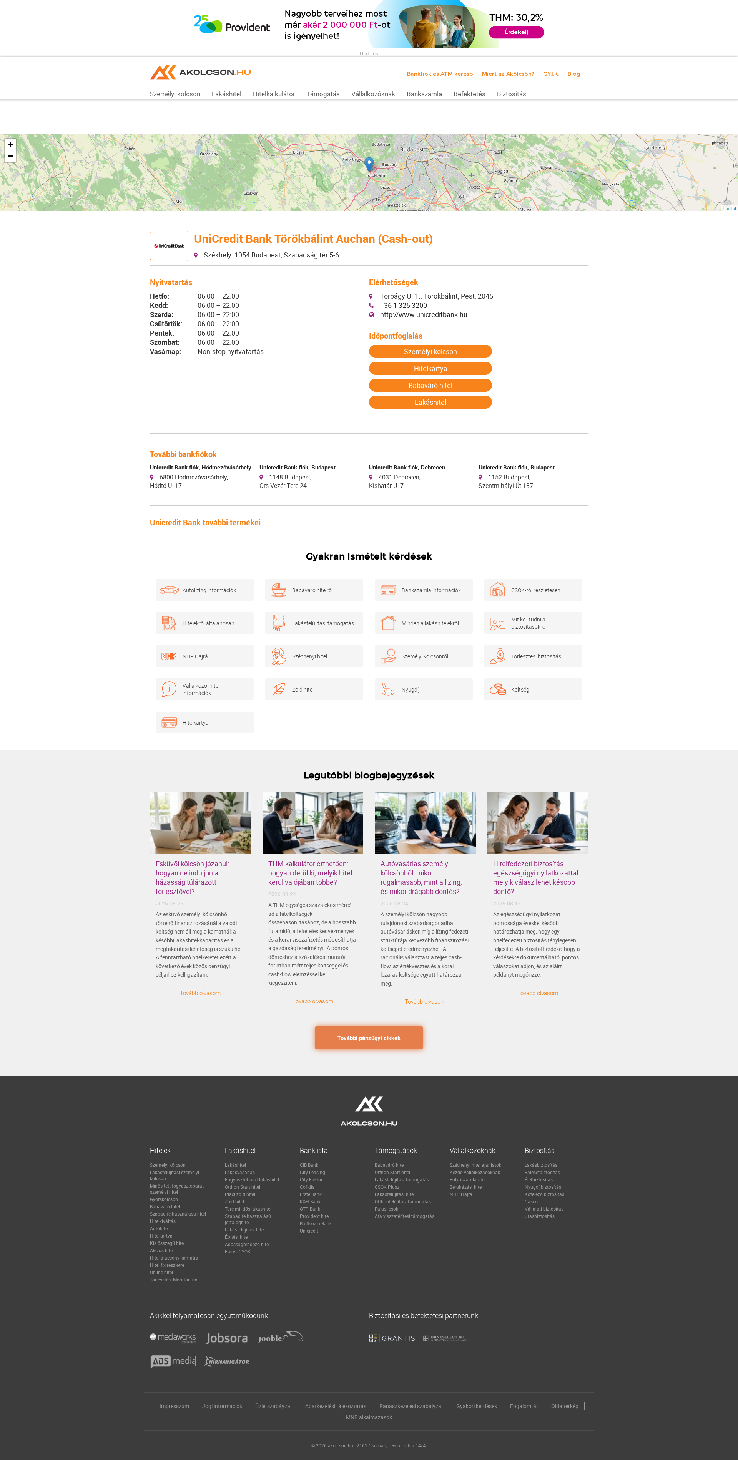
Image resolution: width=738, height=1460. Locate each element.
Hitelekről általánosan (208, 623)
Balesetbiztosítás (542, 1172)
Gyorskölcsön (164, 1199)
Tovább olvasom (200, 993)
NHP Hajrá (195, 656)
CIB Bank (309, 1165)
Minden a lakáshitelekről (430, 623)
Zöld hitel (303, 689)
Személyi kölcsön (430, 351)
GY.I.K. (551, 73)
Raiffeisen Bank (316, 1223)
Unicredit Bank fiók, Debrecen (407, 467)
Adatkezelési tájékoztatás (335, 1406)
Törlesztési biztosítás (536, 656)
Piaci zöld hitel (240, 1194)
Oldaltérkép (564, 1406)
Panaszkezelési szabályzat (411, 1406)
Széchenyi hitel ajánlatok (475, 1165)
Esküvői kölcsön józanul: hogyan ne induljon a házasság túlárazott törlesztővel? (192, 877)
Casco (531, 1201)
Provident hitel (315, 1216)
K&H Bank (310, 1201)
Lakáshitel (430, 402)
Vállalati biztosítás (544, 1209)
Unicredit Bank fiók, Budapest (297, 467)
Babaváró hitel (430, 385)
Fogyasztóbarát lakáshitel (252, 1179)
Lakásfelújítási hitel (245, 1229)
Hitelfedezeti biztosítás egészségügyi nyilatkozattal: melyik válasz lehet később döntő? (536, 877)
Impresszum (174, 1406)
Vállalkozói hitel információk (201, 689)
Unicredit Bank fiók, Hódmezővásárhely (200, 467)
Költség (520, 689)
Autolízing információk (209, 590)
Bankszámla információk (431, 590)
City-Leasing (312, 1172)
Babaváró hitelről (312, 590)
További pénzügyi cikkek (369, 1038)
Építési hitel (237, 1237)
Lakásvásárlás (240, 1172)
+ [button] (10, 144)
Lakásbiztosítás (541, 1165)
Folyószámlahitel (467, 1179)
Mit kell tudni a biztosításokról (529, 623)
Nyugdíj (411, 689)
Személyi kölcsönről (425, 656)
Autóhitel (159, 1228)
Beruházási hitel (466, 1187)
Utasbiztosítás (540, 1216)
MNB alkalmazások (369, 1417)
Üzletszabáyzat (273, 1406)
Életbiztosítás (539, 1179)
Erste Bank (311, 1194)
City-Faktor (311, 1179)
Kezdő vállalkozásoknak (475, 1172)
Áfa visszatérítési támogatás (404, 1216)
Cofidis (307, 1187)
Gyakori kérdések (476, 1406)
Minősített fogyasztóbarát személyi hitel (177, 1189)
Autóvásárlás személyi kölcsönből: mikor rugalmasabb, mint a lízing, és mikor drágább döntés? (421, 877)
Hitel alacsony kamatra (174, 1258)
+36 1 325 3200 (403, 305)
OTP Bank (310, 1209)
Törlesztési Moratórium (174, 1279)
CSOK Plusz (387, 1187)
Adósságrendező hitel (247, 1244)
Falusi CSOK (238, 1251)
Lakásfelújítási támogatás (323, 623)
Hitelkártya (430, 368)
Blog (574, 73)
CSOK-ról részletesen (535, 590)
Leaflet (729, 208)
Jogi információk (222, 1406)
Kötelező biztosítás (544, 1194)
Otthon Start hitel (242, 1187)
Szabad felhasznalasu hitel (178, 1214)
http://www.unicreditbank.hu (423, 314)
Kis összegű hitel (167, 1243)
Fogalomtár (524, 1406)
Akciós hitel (162, 1250)
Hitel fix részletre (167, 1265)
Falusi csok (386, 1209)
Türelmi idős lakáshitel (248, 1209)
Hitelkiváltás (163, 1221)
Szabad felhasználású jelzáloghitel (248, 1219)
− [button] (10, 156)
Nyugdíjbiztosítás (543, 1187)
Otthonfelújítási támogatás (403, 1201)
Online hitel (161, 1272)
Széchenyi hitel (309, 656)
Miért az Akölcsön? (508, 73)
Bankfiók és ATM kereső (440, 73)
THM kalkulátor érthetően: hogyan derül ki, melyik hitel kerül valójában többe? (310, 873)
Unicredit (309, 1231)
